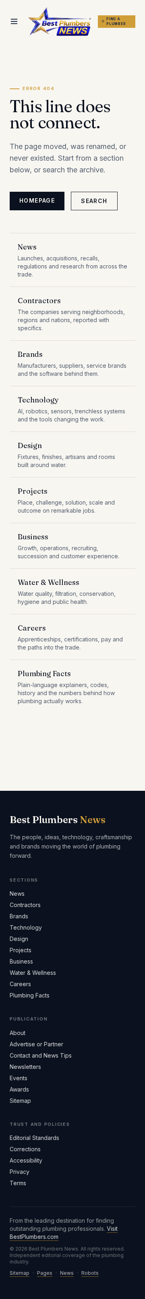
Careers (20, 984)
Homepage (37, 200)
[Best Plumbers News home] (59, 21)
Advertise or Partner (36, 1044)
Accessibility (26, 1160)
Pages (44, 1273)
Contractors (25, 904)
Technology (26, 927)
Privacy (19, 1171)
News (17, 893)
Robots (90, 1273)
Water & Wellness (33, 972)
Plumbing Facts (30, 995)
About (17, 1032)
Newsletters (25, 1066)
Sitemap (20, 1100)
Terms (18, 1183)
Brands (19, 916)
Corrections (25, 1149)
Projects (20, 950)
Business (21, 961)
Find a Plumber (116, 21)
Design (19, 938)
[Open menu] (14, 21)
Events (18, 1078)
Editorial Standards (34, 1137)
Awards (19, 1089)
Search (94, 200)
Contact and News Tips (41, 1055)
